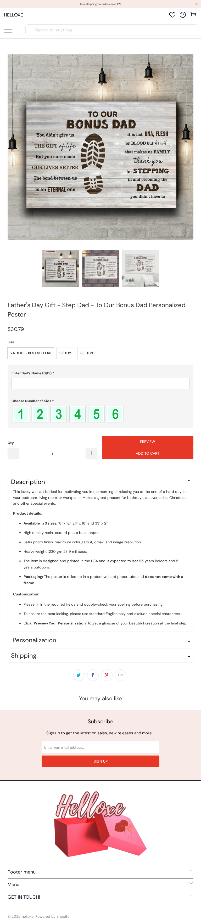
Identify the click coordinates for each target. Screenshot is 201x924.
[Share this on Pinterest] (107, 675)
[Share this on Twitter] (79, 675)
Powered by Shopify (52, 916)
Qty (11, 443)
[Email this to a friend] (120, 675)
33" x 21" (87, 353)
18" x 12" (65, 353)
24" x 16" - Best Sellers (30, 353)
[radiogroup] (100, 414)
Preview (147, 441)
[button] (100, 373)
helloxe (13, 15)
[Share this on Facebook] (93, 675)
